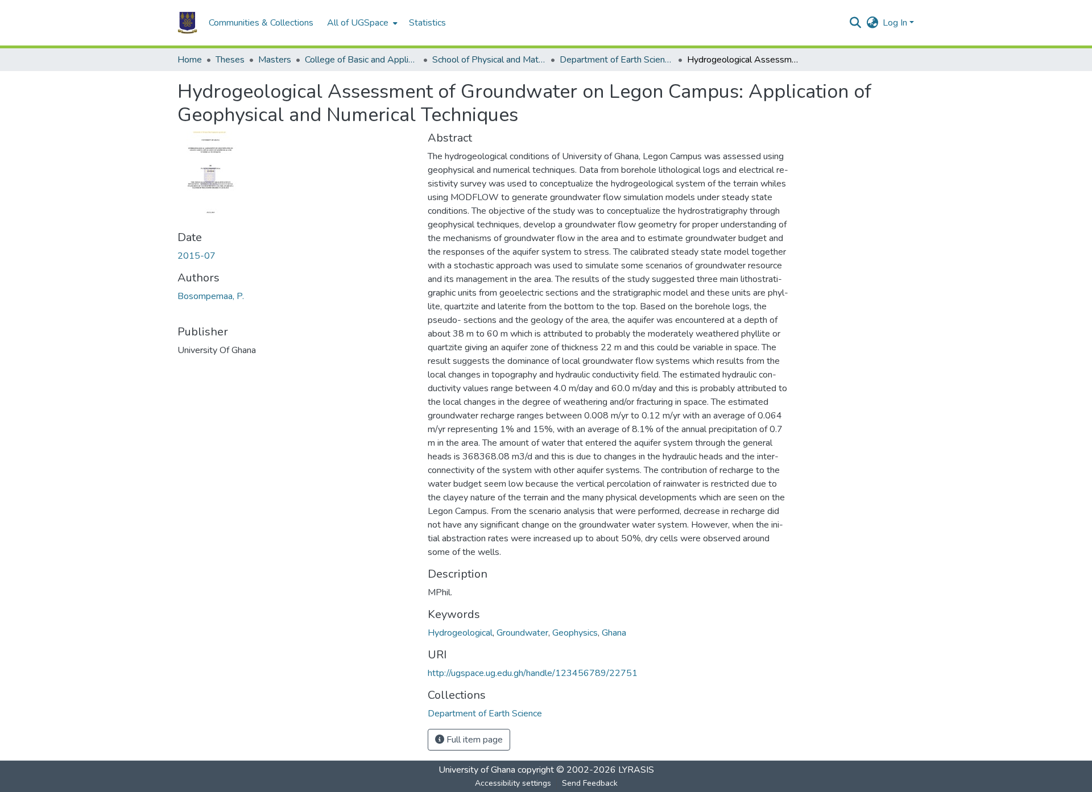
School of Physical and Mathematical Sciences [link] (489, 59)
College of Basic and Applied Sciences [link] (362, 59)
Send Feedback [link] (590, 783)
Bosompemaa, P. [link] (210, 296)
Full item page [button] (473, 739)
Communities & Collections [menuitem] (261, 22)
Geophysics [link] (575, 633)
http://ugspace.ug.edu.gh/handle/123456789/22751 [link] (533, 673)
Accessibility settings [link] (513, 783)
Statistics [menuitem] (427, 22)
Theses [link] (230, 59)
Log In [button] (896, 22)
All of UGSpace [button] (357, 22)
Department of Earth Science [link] (616, 59)
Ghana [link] (614, 633)
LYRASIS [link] (636, 770)
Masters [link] (274, 59)
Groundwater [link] (522, 633)
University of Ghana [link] (477, 770)
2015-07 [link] (196, 256)
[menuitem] (361, 22)
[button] (187, 22)
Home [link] (189, 59)
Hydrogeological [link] (460, 633)
